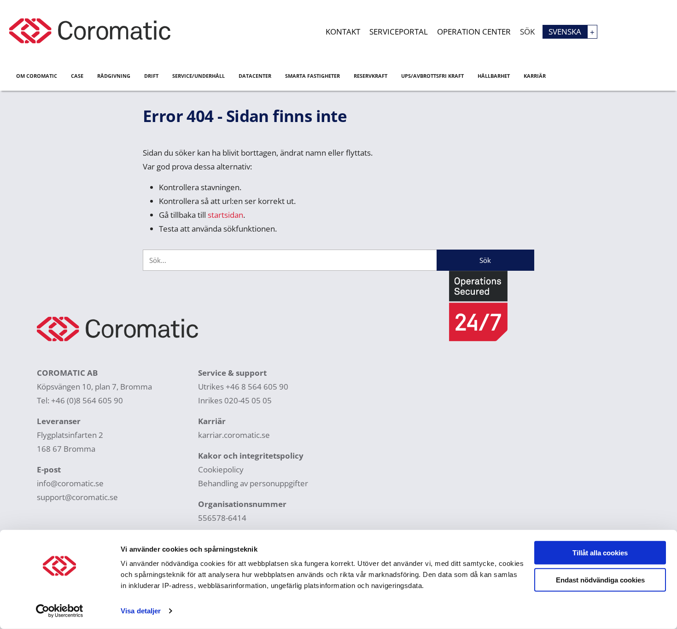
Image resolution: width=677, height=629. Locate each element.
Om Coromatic (36, 75)
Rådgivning (113, 75)
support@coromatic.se (77, 497)
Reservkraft (370, 75)
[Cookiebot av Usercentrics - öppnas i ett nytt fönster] (59, 611)
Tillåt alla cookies (600, 553)
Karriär (535, 75)
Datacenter (255, 75)
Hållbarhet (494, 75)
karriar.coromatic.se (234, 435)
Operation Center (474, 31)
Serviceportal (398, 31)
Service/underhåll (198, 75)
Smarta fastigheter (312, 75)
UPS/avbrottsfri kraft (432, 75)
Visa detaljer (141, 611)
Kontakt (343, 31)
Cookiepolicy (221, 469)
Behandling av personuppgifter (253, 483)
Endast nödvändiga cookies (600, 579)
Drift (151, 75)
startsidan (225, 215)
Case (77, 75)
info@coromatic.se (70, 483)
